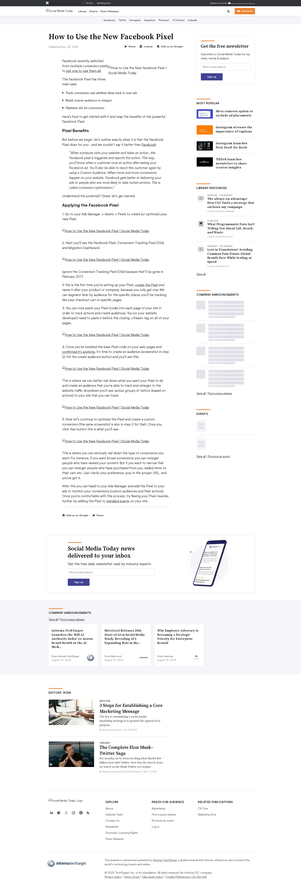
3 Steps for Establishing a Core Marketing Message (131, 708)
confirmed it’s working (78, 352)
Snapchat (149, 20)
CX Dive (89, 3)
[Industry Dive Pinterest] (80, 813)
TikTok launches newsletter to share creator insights (231, 163)
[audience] (115, 368)
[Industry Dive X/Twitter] (66, 813)
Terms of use (132, 877)
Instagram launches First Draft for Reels (231, 145)
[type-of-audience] (115, 407)
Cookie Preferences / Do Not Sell (186, 877)
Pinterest (164, 20)
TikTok (122, 20)
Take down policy (152, 877)
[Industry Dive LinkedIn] (51, 813)
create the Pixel (146, 285)
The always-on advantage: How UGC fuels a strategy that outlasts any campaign (230, 203)
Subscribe (247, 10)
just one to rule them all (83, 71)
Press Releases (110, 11)
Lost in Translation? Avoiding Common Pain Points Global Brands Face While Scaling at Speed (230, 255)
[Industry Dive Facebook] (58, 813)
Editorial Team (114, 814)
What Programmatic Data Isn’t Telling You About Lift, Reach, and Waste (231, 228)
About (109, 808)
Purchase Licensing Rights (122, 832)
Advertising (158, 808)
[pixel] (115, 231)
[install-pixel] (115, 334)
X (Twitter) (178, 20)
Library (82, 11)
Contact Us (112, 820)
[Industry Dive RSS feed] (88, 813)
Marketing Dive (104, 3)
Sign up (211, 76)
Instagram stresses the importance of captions (234, 129)
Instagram (135, 20)
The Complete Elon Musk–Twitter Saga (126, 750)
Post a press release (220, 393)
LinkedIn (192, 20)
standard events (117, 501)
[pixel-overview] (115, 259)
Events (94, 11)
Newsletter (112, 826)
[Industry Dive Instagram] (73, 813)
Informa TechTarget (165, 860)
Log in (155, 826)
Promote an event (219, 456)
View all (201, 274)
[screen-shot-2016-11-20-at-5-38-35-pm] (115, 441)
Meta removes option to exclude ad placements (234, 113)
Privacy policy (113, 877)
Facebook (109, 20)
